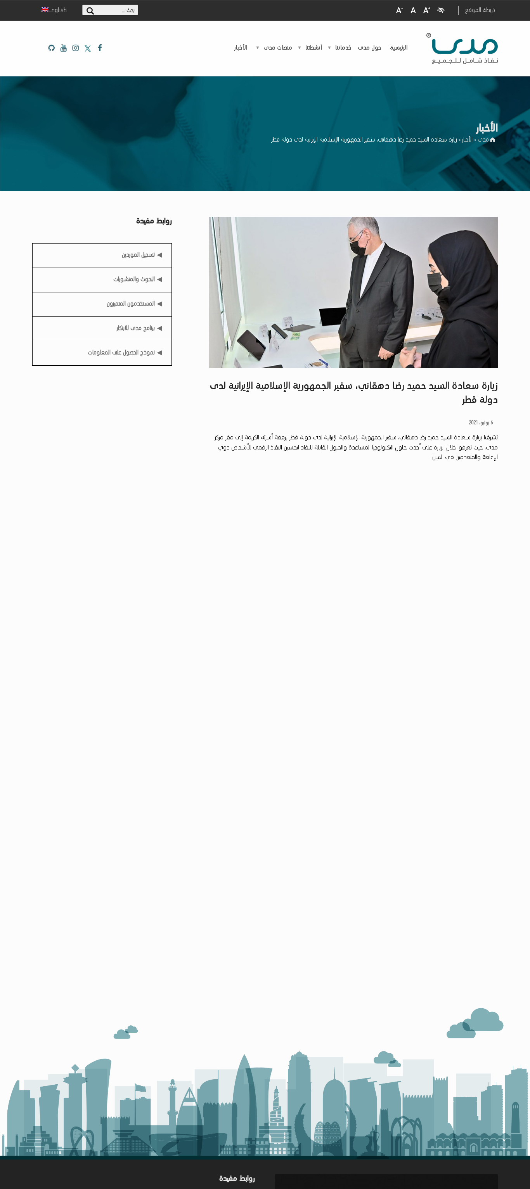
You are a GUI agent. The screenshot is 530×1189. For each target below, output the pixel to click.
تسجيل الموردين (138, 252)
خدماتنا (343, 48)
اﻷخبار (241, 48)
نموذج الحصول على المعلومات (121, 353)
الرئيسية (399, 48)
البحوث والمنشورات (134, 280)
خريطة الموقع (480, 10)
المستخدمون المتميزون (131, 304)
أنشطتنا (313, 48)
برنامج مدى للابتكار (136, 328)
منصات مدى (277, 48)
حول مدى (369, 48)
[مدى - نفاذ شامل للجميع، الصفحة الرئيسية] (462, 48)
